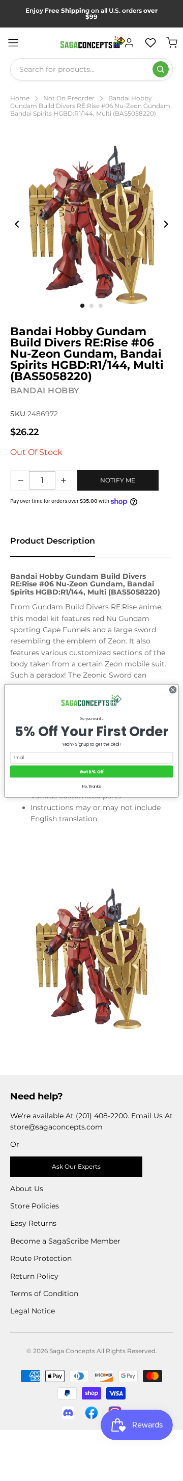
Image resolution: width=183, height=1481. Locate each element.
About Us (26, 1188)
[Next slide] (166, 224)
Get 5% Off (91, 771)
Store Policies (34, 1205)
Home (19, 98)
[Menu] (13, 43)
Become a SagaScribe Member (65, 1241)
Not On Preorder (69, 98)
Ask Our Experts (76, 1166)
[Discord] (68, 1413)
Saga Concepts (72, 1351)
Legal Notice (32, 1310)
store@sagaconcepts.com (56, 1127)
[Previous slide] (17, 224)
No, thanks (91, 785)
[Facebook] (91, 1413)
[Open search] (160, 69)
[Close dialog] (172, 689)
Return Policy (34, 1276)
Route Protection (41, 1258)
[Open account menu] (129, 43)
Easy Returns (33, 1223)
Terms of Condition (44, 1293)
